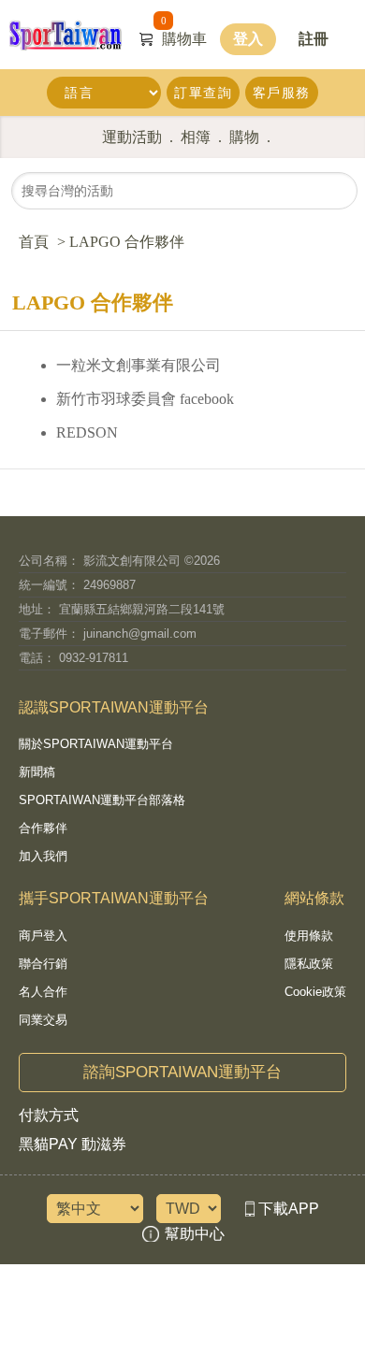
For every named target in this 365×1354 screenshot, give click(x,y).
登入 (248, 39)
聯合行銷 (43, 964)
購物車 (184, 39)
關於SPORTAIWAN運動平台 (96, 744)
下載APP (288, 1209)
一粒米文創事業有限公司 (138, 365)
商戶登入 (43, 936)
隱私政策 (309, 964)
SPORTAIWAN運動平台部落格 (102, 800)
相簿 (196, 137)
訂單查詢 (203, 92)
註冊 (313, 39)
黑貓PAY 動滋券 (72, 1144)
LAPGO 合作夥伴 (126, 242)
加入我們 (43, 856)
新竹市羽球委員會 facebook (145, 399)
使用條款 (309, 936)
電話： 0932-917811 (73, 658)
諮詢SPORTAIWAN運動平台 (182, 1072)
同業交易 (43, 1020)
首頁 (34, 242)
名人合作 (43, 992)
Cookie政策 (315, 992)
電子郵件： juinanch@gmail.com (108, 634)
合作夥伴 (43, 828)
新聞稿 (37, 772)
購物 (244, 137)
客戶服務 (282, 92)
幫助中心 (195, 1234)
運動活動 (132, 137)
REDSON (87, 432)
